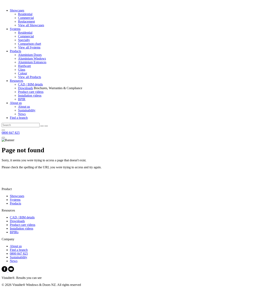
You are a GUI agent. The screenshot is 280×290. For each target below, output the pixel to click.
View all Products (29, 77)
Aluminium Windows (32, 58)
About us (16, 103)
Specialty (24, 40)
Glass (21, 69)
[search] (42, 126)
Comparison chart (29, 43)
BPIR (21, 99)
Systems (15, 29)
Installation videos (29, 95)
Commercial (26, 18)
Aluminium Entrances (32, 62)
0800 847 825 (11, 132)
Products (15, 51)
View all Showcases (31, 25)
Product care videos (30, 92)
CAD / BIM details (30, 84)
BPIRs (14, 232)
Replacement (26, 21)
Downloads (25, 88)
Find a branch (19, 117)
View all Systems (29, 47)
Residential (25, 14)
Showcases (17, 10)
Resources (16, 80)
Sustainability (26, 110)
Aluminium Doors (30, 55)
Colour (22, 73)
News (22, 114)
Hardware (24, 66)
